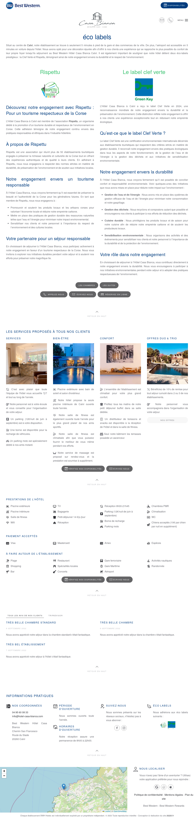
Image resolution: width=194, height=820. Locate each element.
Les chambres (87, 285)
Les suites (109, 285)
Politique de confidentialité (148, 794)
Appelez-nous (56, 294)
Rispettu (73, 121)
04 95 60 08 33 (20, 712)
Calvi (30, 45)
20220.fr (170, 815)
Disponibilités (176, 5)
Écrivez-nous (85, 294)
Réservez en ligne (116, 294)
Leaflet (107, 811)
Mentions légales (174, 794)
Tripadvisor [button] (55, 615)
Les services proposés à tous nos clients (48, 331)
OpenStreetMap (120, 811)
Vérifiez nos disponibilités (85, 468)
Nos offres (167, 420)
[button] (183, 20)
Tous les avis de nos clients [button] (25, 615)
